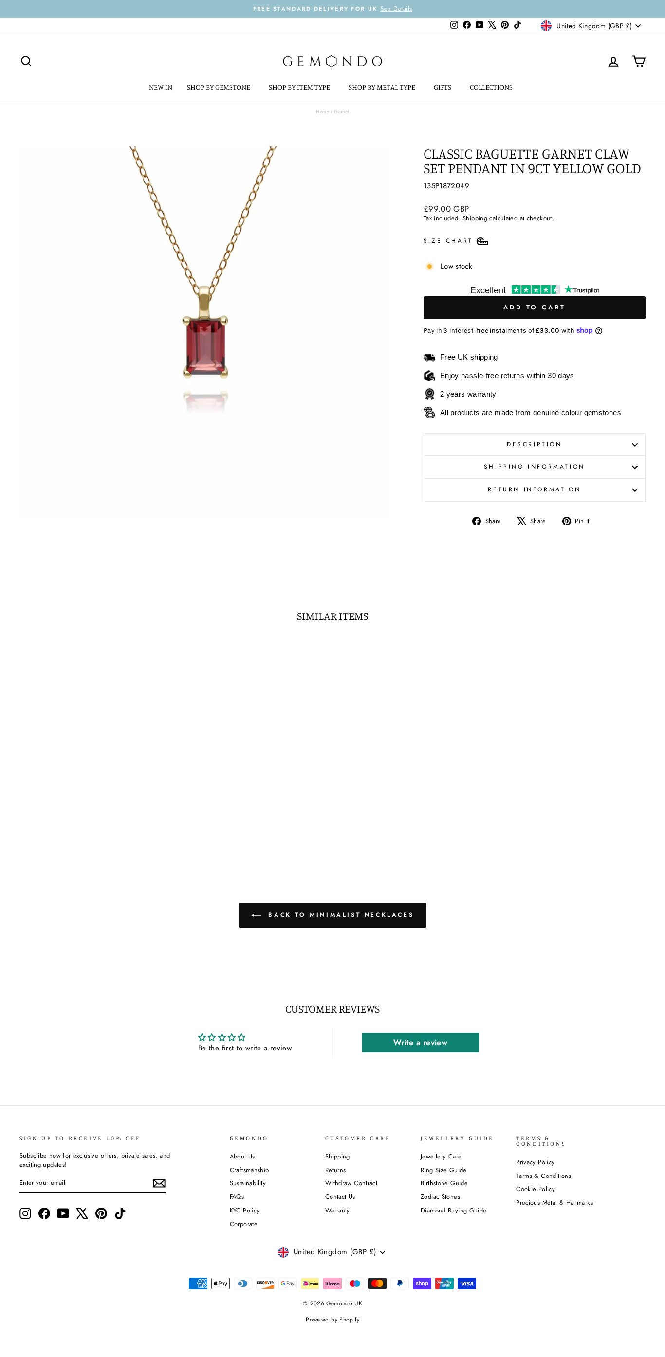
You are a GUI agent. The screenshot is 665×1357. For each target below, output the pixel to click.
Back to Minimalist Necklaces (339, 914)
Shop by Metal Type (383, 86)
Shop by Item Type (300, 86)
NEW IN (160, 86)
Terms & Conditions (543, 1175)
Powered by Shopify (332, 1319)
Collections (492, 86)
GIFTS (443, 86)
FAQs (237, 1196)
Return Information (534, 489)
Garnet (341, 111)
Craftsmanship (249, 1170)
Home (322, 111)
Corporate (244, 1224)
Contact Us (340, 1196)
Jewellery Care (441, 1156)
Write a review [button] (420, 1042)
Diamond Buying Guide (454, 1210)
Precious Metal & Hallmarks (554, 1202)
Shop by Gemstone (219, 86)
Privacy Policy (535, 1162)
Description (534, 444)
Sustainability (248, 1183)
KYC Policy (245, 1210)
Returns (335, 1170)
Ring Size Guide (444, 1170)
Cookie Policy (535, 1189)
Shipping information (534, 466)
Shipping (474, 218)
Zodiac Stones (440, 1196)
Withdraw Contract (351, 1183)
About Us (242, 1156)
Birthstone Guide (444, 1183)
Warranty (337, 1210)
